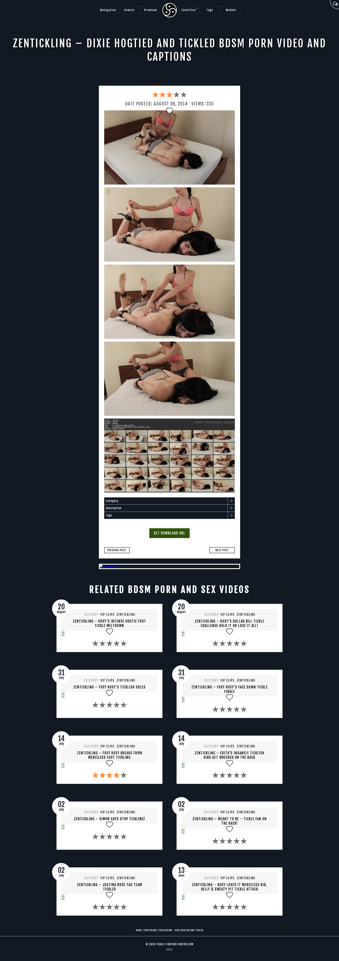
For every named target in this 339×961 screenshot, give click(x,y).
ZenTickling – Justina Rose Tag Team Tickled (109, 887)
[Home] (169, 10)
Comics (129, 10)
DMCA (169, 949)
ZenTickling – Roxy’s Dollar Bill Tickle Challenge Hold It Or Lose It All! (229, 623)
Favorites (190, 10)
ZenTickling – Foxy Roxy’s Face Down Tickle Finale (229, 689)
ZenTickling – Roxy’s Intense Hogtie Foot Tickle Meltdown (109, 623)
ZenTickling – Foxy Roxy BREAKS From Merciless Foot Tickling (109, 755)
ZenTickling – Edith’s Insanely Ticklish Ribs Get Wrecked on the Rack (229, 755)
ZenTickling (126, 614)
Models (231, 10)
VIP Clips (107, 614)
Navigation (108, 10)
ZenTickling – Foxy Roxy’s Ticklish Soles (109, 687)
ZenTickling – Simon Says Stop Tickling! (109, 819)
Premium (150, 10)
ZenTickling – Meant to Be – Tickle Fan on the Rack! (229, 821)
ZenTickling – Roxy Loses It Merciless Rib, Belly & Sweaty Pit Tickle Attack (229, 887)
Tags (209, 10)
